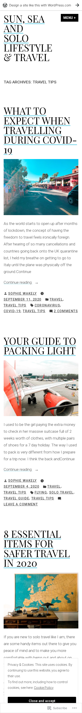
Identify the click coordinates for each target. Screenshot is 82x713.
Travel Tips (15, 305)
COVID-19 (12, 311)
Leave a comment (21, 504)
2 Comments (66, 311)
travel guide (16, 498)
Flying (41, 492)
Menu (70, 18)
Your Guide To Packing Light (40, 345)
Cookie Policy (44, 688)
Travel (56, 299)
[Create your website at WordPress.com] (41, 5)
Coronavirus (47, 305)
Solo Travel (61, 492)
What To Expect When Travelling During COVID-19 (40, 130)
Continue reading (18, 283)
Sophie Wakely (22, 293)
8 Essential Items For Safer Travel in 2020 (37, 548)
